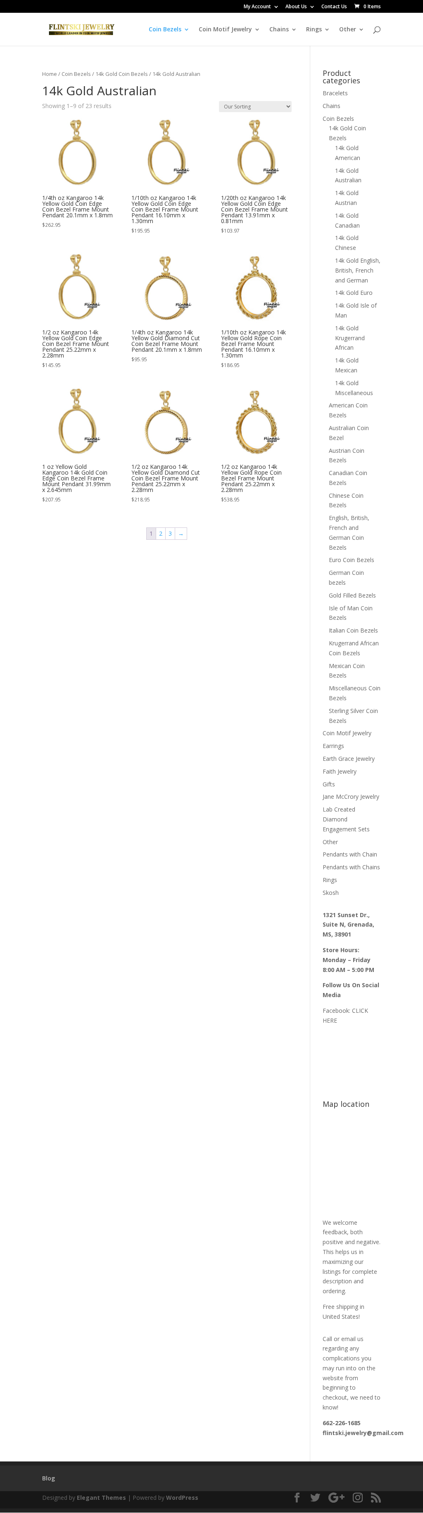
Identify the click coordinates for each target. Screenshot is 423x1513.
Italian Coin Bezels (353, 630)
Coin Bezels (165, 29)
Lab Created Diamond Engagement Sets (346, 819)
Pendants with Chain (350, 854)
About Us (296, 7)
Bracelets (335, 93)
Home (49, 74)
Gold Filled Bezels (352, 595)
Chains (279, 29)
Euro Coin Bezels (351, 560)
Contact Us (334, 7)
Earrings (333, 746)
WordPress (182, 1497)
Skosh (331, 893)
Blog (48, 1478)
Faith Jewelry (339, 771)
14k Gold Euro (354, 292)
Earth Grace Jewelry (349, 758)
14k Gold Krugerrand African (350, 338)
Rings (314, 29)
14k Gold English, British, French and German (357, 270)
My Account (257, 7)
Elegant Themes (101, 1497)
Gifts (329, 784)
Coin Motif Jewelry (225, 29)
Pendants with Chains (351, 867)
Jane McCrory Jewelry (351, 796)
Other (347, 29)
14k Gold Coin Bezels (121, 74)
